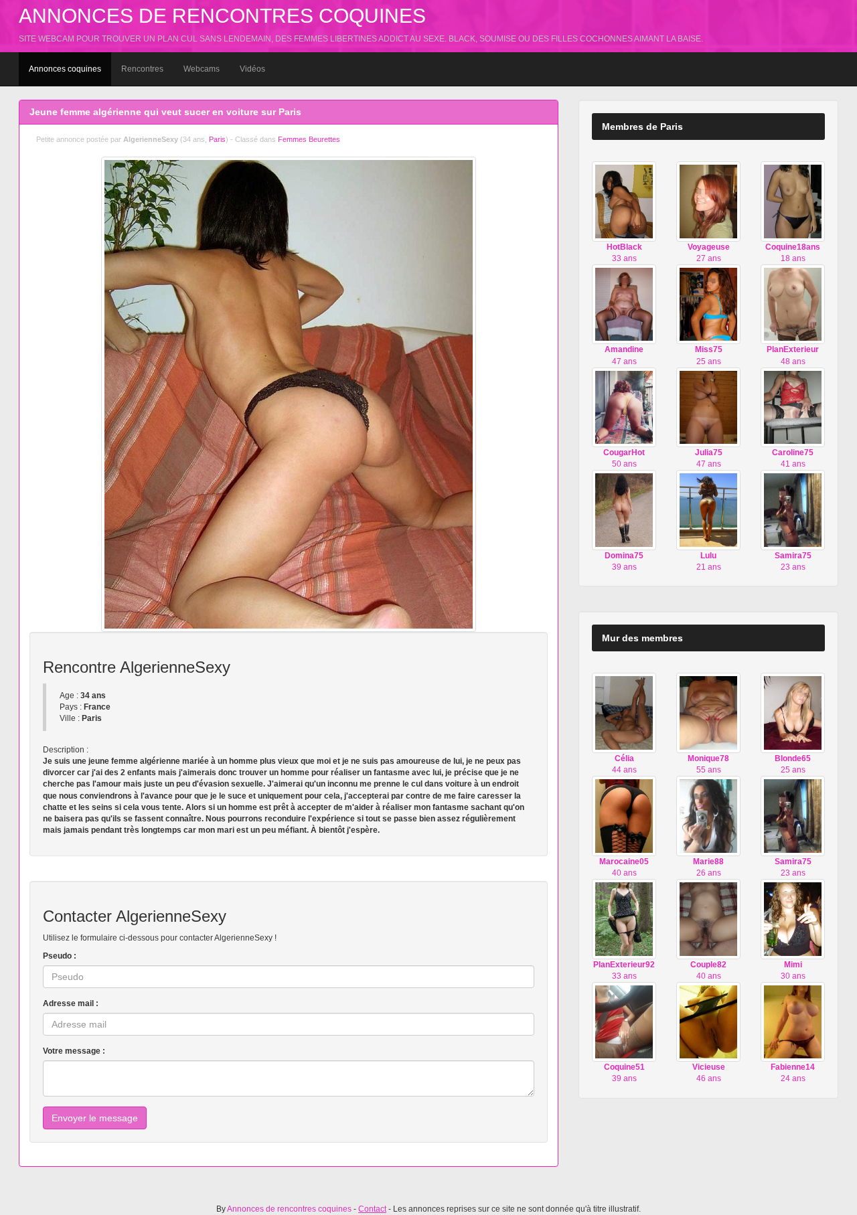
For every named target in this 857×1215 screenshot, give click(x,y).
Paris (217, 139)
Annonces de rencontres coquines (222, 16)
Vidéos (252, 69)
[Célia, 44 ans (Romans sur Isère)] (624, 712)
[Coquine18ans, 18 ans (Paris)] (793, 201)
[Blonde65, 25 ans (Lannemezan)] (793, 712)
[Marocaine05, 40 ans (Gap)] (624, 815)
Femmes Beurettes (309, 139)
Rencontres (142, 69)
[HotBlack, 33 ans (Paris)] (624, 201)
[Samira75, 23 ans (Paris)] (793, 509)
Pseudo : (59, 956)
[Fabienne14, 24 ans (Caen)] (793, 1021)
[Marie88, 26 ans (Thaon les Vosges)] (708, 815)
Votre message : (74, 1051)
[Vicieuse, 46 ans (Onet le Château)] (708, 1021)
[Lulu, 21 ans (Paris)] (708, 509)
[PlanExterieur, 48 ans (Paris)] (793, 304)
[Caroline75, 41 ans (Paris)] (793, 407)
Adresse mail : (70, 1003)
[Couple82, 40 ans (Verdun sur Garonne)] (708, 918)
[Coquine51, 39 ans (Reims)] (624, 1021)
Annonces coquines (65, 69)
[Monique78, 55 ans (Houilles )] (708, 712)
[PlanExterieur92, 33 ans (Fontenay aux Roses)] (624, 918)
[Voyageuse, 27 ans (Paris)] (708, 201)
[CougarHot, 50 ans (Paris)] (624, 407)
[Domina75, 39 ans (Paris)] (624, 509)
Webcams (201, 69)
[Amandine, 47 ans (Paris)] (624, 304)
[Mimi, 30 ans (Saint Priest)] (793, 918)
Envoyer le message (95, 1118)
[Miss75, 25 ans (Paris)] (708, 304)
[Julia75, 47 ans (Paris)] (708, 407)
